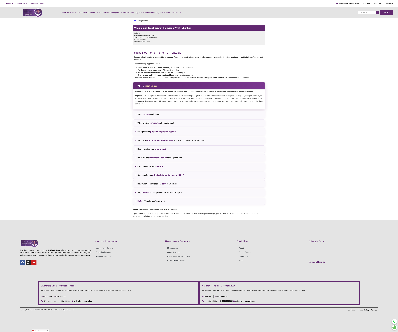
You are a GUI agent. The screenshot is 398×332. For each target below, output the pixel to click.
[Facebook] (22, 262)
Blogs (42, 3)
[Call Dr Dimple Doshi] (394, 321)
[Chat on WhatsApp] (394, 327)
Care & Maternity (67, 13)
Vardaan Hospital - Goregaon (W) (218, 286)
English (36, 330)
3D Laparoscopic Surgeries (109, 13)
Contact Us (34, 3)
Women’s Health (172, 13)
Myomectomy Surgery (104, 248)
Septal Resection (173, 252)
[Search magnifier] (377, 12)
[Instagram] (28, 262)
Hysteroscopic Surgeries (177, 241)
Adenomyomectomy (104, 256)
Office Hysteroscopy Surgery (178, 256)
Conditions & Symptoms (86, 13)
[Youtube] (33, 262)
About (8, 3)
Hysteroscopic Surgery (176, 260)
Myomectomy (172, 248)
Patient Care (20, 3)
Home (135, 21)
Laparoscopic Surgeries (105, 241)
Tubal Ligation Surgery (104, 252)
